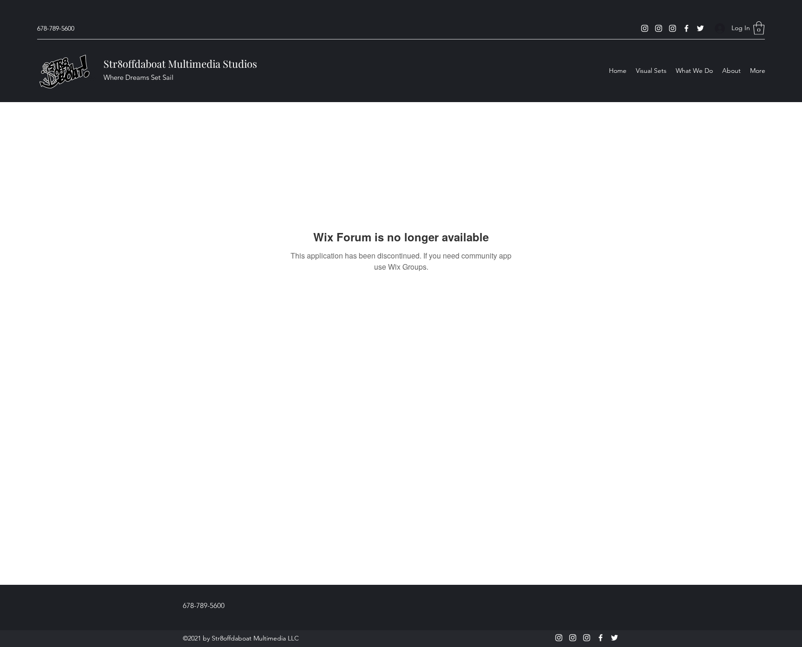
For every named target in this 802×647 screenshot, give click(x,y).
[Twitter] (700, 28)
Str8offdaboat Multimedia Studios (180, 64)
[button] (758, 28)
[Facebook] (686, 28)
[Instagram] (644, 28)
